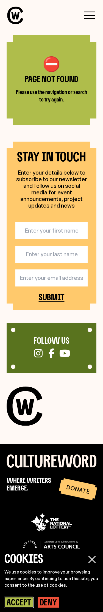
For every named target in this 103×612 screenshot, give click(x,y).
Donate (78, 489)
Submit (52, 297)
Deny (48, 602)
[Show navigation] (89, 15)
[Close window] (92, 559)
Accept (19, 602)
